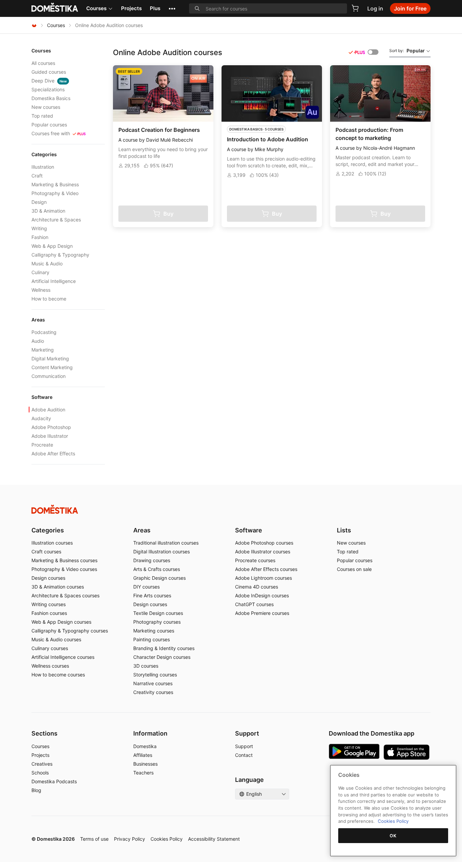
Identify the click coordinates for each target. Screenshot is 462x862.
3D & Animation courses (57, 587)
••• (172, 8)
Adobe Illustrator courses (262, 551)
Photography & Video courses (64, 569)
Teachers (143, 772)
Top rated (42, 116)
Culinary (40, 272)
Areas (142, 530)
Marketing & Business (55, 184)
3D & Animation (48, 211)
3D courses (145, 666)
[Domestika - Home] (34, 25)
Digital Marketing (50, 358)
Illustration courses (52, 543)
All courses (43, 63)
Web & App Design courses (61, 622)
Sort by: (407, 50)
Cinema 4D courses (256, 587)
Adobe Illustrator (49, 436)
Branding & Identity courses (163, 648)
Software (248, 530)
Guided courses (48, 72)
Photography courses (157, 622)
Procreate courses (255, 560)
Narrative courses (152, 683)
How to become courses (58, 674)
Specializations (48, 89)
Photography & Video (54, 193)
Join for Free (410, 8)
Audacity (41, 418)
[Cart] (355, 8)
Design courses (48, 578)
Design (39, 202)
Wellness (40, 290)
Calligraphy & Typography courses (69, 630)
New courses (45, 107)
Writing (39, 228)
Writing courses (48, 604)
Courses (96, 8)
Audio (37, 341)
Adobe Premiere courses (262, 613)
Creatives (41, 764)
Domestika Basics (50, 98)
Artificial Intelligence (53, 281)
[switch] (373, 52)
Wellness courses (50, 666)
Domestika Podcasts (54, 781)
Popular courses (49, 124)
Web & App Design (52, 246)
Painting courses (151, 639)
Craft (37, 175)
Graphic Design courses (159, 578)
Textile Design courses (158, 613)
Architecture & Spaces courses (65, 595)
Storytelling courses (155, 674)
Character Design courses (161, 657)
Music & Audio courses (56, 639)
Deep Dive (49, 80)
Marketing (42, 350)
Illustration (42, 167)
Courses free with (50, 133)
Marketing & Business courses (64, 560)
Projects (131, 8)
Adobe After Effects (53, 453)
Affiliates (142, 755)
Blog (36, 790)
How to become (48, 299)
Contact (244, 755)
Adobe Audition (48, 409)
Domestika (145, 746)
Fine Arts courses (152, 595)
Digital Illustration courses (161, 551)
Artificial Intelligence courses (62, 657)
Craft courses (46, 551)
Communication (48, 376)
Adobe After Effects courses (266, 569)
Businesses (145, 764)
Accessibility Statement (214, 839)
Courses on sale (354, 569)
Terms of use (94, 839)
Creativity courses (153, 692)
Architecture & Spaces (56, 219)
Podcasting (43, 332)
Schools (40, 772)
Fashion (39, 237)
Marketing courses (153, 630)
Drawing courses (151, 560)
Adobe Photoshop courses (264, 543)
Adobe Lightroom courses (263, 578)
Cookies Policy (167, 839)
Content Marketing (52, 367)
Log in (375, 8)
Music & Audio (47, 263)
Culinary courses (49, 648)
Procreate (42, 445)
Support (244, 746)
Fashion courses (49, 613)
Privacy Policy (129, 839)
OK (393, 835)
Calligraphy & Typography (60, 255)
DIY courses (146, 587)
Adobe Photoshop (51, 427)
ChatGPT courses (254, 604)
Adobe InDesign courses (262, 595)
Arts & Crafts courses (156, 569)
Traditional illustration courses (166, 543)
